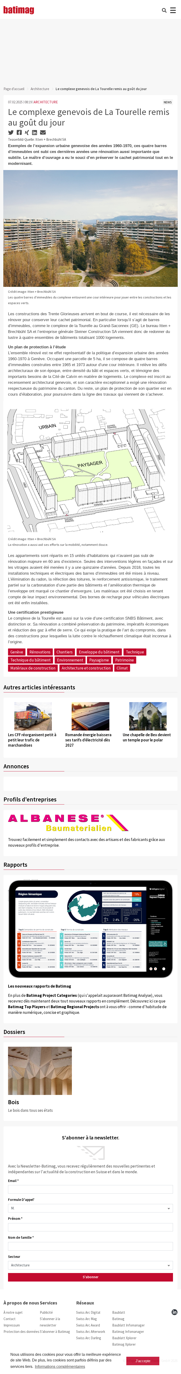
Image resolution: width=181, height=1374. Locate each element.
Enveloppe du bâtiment (99, 652)
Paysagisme (99, 660)
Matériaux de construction (32, 668)
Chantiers (65, 652)
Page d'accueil (14, 89)
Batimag (118, 1319)
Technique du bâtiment (30, 660)
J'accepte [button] (143, 1361)
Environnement (70, 660)
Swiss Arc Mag (86, 1319)
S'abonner (91, 1277)
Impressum (12, 1325)
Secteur (14, 1256)
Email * (13, 1180)
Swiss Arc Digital (88, 1312)
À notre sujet (13, 1312)
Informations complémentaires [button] (60, 1367)
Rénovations (39, 652)
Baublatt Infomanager (128, 1325)
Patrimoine (124, 660)
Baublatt (118, 1312)
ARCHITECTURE (46, 102)
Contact (10, 1319)
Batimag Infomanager (128, 1331)
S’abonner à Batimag (55, 1331)
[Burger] (172, 10)
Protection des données (21, 1331)
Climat (122, 668)
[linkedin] (174, 1312)
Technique (135, 652)
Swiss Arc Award (88, 1325)
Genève (16, 652)
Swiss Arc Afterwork (90, 1331)
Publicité (46, 1312)
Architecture (40, 89)
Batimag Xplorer (124, 1344)
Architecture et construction (86, 668)
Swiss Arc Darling (88, 1338)
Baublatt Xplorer (124, 1338)
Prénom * (15, 1218)
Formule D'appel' (21, 1199)
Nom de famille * (21, 1237)
